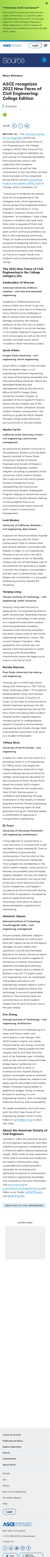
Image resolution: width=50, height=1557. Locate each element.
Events (6, 1452)
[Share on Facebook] (14, 125)
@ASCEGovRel (16, 1195)
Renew (6, 1485)
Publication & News (13, 1440)
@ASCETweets (34, 1192)
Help (5, 1503)
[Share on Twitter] (20, 125)
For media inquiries (12, 1497)
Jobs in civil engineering (14, 1491)
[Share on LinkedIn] (26, 125)
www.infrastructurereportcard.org (22, 1188)
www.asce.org (16, 1184)
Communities (9, 1458)
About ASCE (9, 1464)
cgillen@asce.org (22, 1119)
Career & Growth (12, 1434)
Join (4, 1479)
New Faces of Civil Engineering (24, 1205)
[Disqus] (25, 1303)
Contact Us (8, 1541)
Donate (6, 1473)
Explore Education (12, 1446)
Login (35, 45)
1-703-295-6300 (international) (19, 1536)
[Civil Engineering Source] (14, 60)
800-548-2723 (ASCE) (14, 1530)
